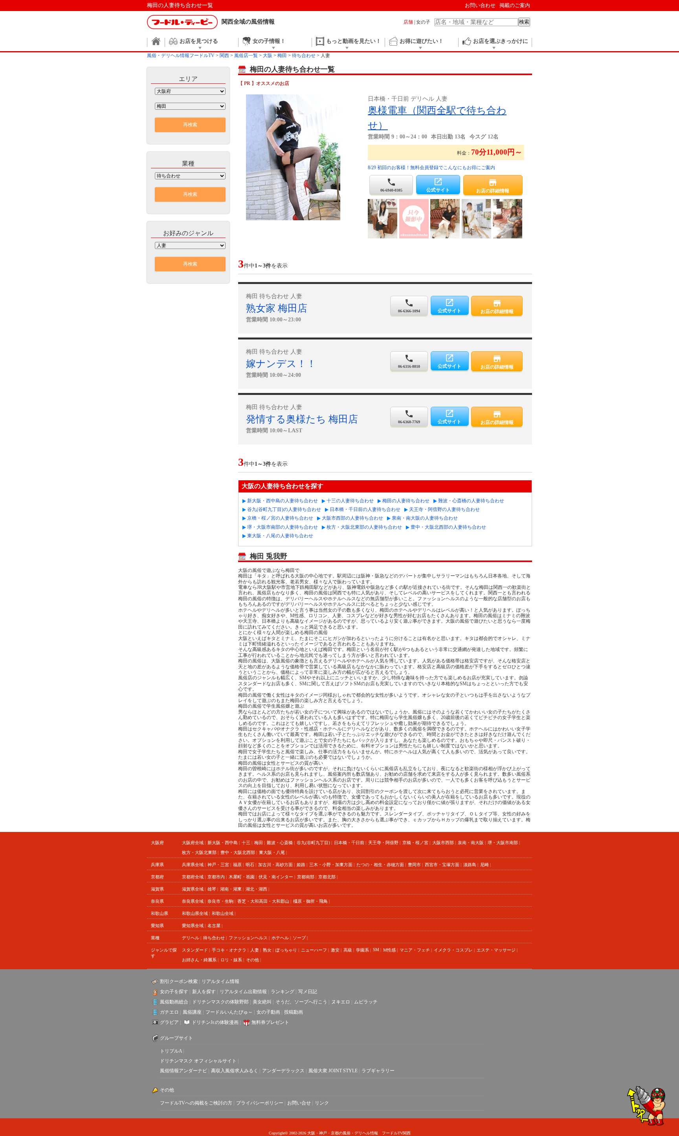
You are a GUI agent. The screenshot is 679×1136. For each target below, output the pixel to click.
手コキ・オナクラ (229, 950)
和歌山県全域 (195, 913)
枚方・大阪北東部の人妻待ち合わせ (364, 527)
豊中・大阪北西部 (237, 852)
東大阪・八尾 (272, 852)
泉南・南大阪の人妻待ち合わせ (425, 518)
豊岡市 (414, 864)
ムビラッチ (366, 1002)
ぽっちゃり (286, 950)
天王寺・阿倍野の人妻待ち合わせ (444, 509)
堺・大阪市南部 (503, 842)
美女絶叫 (262, 1002)
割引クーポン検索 (179, 981)
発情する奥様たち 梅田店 (302, 419)
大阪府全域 (193, 842)
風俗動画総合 (174, 1002)
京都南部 (305, 876)
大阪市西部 (443, 842)
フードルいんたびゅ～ (229, 1012)
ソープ (299, 937)
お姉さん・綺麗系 (199, 959)
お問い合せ (299, 1103)
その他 (252, 959)
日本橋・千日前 (349, 842)
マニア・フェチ (415, 950)
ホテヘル (280, 937)
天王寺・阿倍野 (383, 842)
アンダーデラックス (283, 1070)
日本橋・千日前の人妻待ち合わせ (365, 509)
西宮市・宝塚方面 (442, 864)
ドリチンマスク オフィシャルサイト (198, 1061)
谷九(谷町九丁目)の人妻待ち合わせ (284, 509)
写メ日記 (307, 991)
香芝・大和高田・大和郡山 (263, 901)
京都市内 (216, 876)
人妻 (254, 950)
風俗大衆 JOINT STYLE (333, 1070)
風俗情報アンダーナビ (183, 1070)
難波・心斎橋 (280, 842)
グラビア (169, 1022)
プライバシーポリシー (259, 1103)
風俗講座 (192, 1012)
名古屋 (213, 925)
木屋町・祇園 (242, 876)
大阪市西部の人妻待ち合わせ (352, 518)
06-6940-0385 (391, 184)
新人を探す (204, 991)
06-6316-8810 (409, 361)
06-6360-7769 (409, 416)
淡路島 (469, 864)
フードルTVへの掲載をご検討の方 (196, 1103)
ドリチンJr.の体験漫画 (215, 1022)
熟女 (267, 950)
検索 (524, 22)
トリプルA (171, 1051)
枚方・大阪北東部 (199, 852)
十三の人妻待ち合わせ (350, 500)
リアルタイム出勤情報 (243, 991)
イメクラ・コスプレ (453, 950)
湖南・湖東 (231, 889)
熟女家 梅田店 (276, 308)
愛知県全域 (193, 925)
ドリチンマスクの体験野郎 (220, 1002)
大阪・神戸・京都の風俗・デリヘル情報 (342, 1133)
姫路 (301, 864)
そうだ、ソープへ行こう (301, 1002)
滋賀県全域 (193, 889)
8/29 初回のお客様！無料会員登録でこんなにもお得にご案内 (431, 167)
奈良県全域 (193, 901)
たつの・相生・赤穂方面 (380, 864)
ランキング (282, 991)
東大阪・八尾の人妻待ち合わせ (280, 535)
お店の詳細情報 (492, 186)
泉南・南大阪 (471, 842)
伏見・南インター (276, 876)
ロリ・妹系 (231, 959)
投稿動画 (293, 1012)
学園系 (362, 950)
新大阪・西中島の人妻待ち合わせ (282, 500)
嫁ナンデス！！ (281, 363)
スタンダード (195, 950)
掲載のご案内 (514, 5)
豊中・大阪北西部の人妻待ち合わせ (448, 527)
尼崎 (484, 864)
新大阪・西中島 (222, 842)
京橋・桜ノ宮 (415, 842)
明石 (250, 864)
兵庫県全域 (193, 864)
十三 (246, 842)
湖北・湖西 (256, 889)
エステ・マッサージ (496, 950)
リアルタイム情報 (220, 981)
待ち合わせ (214, 937)
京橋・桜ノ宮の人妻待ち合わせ (280, 518)
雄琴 (211, 889)
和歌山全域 (222, 913)
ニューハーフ (314, 950)
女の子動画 (268, 1012)
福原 (237, 864)
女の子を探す (174, 991)
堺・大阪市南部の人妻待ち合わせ (282, 527)
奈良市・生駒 (220, 901)
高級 (347, 950)
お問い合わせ (480, 5)
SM (376, 949)
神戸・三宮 (218, 864)
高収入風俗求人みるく (234, 1070)
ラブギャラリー (378, 1070)
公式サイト (438, 185)
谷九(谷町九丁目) (313, 842)
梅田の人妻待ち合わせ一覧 (180, 5)
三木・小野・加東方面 (330, 864)
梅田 (258, 842)
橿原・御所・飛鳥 (310, 901)
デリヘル (190, 937)
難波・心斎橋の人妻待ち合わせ (471, 500)
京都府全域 (193, 876)
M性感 (389, 950)
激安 (335, 950)
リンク (322, 1103)
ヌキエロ (340, 1002)
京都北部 (327, 876)
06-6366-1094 (409, 305)
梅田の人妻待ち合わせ (405, 500)
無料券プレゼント (270, 1022)
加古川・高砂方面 (275, 864)
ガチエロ (169, 1012)
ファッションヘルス (248, 937)
